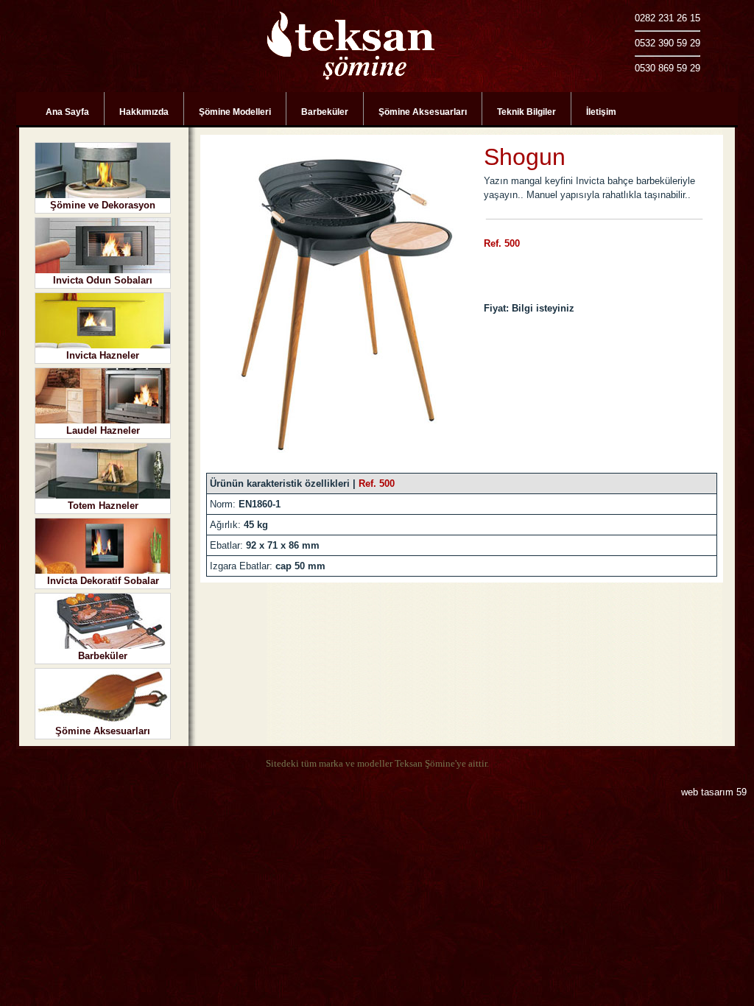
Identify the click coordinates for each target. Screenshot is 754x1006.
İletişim (601, 112)
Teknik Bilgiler (526, 112)
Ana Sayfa (67, 112)
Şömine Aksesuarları (422, 112)
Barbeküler (324, 112)
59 (741, 792)
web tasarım (707, 792)
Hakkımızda (144, 112)
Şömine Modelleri (235, 112)
